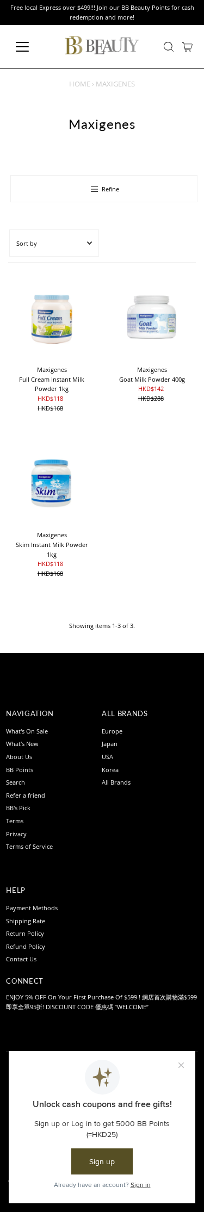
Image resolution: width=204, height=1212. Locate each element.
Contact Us (21, 959)
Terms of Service (29, 846)
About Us (19, 757)
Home (79, 84)
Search (15, 782)
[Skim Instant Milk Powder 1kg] (51, 482)
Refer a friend (25, 795)
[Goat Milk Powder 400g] (152, 317)
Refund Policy (25, 946)
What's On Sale (27, 731)
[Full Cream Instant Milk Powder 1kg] (51, 317)
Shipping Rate (25, 921)
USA (107, 757)
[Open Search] (168, 46)
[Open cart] (187, 47)
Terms (14, 821)
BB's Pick (18, 808)
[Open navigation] (31, 46)
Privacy (16, 834)
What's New (22, 743)
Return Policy (25, 933)
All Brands (116, 782)
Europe (112, 731)
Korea (110, 770)
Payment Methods (32, 908)
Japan (110, 743)
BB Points (19, 770)
